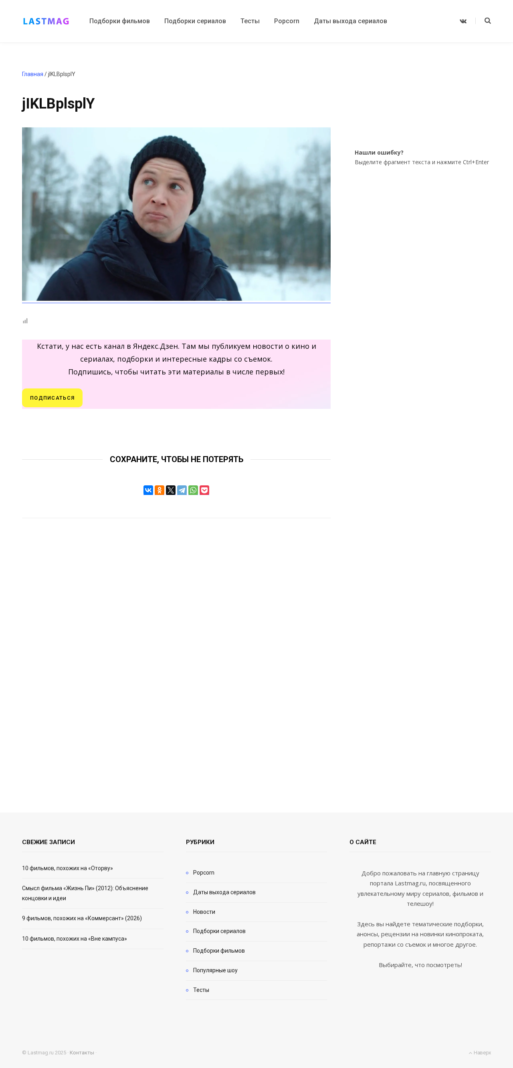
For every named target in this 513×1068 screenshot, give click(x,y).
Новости (204, 912)
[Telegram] (182, 490)
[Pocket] (204, 490)
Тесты (201, 990)
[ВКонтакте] (148, 490)
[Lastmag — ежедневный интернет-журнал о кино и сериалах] (46, 21)
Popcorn (203, 872)
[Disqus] (176, 655)
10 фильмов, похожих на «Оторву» (67, 868)
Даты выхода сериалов (224, 892)
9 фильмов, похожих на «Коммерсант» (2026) (82, 918)
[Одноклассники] (159, 490)
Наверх (482, 1053)
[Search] (483, 21)
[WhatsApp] (193, 490)
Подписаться (52, 398)
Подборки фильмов (219, 950)
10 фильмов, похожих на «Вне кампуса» (74, 938)
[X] (171, 490)
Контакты (82, 1053)
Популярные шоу (215, 970)
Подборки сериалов (219, 931)
